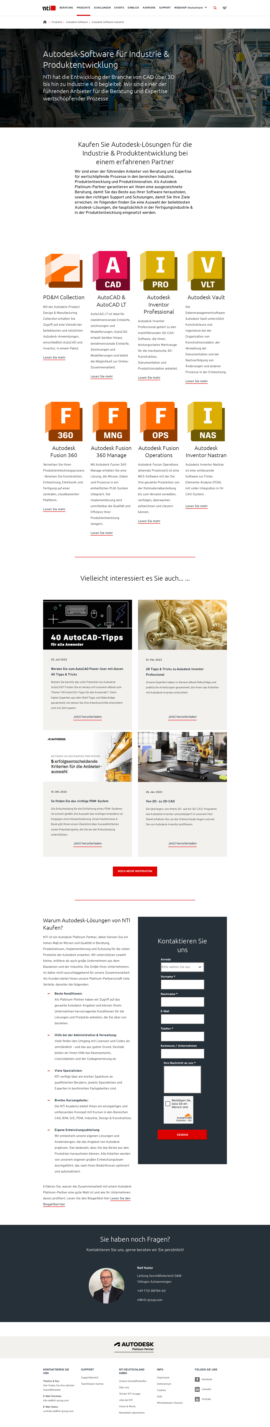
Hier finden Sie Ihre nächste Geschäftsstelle (58, 1388)
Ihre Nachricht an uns (178, 1063)
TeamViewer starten (92, 1384)
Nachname (168, 994)
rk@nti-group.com (149, 1300)
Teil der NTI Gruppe (130, 1394)
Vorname (167, 976)
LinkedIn (206, 1389)
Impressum (163, 1377)
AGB (159, 1396)
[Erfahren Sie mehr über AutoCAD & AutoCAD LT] (111, 270)
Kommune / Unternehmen (179, 1046)
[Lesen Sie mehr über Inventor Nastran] (206, 421)
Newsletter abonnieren (132, 1413)
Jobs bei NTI (126, 1400)
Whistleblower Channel (169, 1403)
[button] (215, 8)
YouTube (206, 1399)
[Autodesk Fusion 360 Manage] (111, 421)
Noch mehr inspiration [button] (135, 871)
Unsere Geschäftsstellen (132, 1381)
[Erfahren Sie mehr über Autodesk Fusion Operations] (158, 421)
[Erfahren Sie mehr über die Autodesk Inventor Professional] (158, 270)
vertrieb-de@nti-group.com (58, 1411)
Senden (182, 1135)
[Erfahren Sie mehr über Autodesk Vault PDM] (206, 270)
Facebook (207, 1379)
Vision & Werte (127, 1406)
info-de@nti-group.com (56, 1400)
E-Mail (165, 1011)
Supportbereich (89, 1377)
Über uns (124, 1387)
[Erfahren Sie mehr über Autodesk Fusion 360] (64, 421)
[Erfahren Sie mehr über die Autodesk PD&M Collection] (64, 270)
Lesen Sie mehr (54, 358)
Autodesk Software (77, 22)
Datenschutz (164, 1384)
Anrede (166, 959)
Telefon (166, 1028)
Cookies (161, 1390)
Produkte (57, 22)
